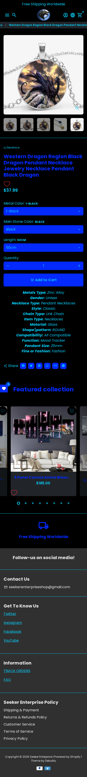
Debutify (50, 761)
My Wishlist (4, 388)
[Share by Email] (55, 366)
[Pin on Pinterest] (39, 366)
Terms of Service (18, 731)
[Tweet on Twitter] (31, 366)
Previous (8, 75)
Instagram (13, 622)
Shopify (75, 757)
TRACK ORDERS (17, 670)
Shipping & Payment (21, 710)
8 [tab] (68, 503)
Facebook (12, 631)
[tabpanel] (43, 451)
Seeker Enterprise (41, 757)
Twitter (10, 613)
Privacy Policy (16, 738)
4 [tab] (40, 503)
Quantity (11, 257)
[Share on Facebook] (23, 366)
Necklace (11, 147)
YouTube (11, 640)
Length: (15, 239)
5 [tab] (47, 503)
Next (79, 450)
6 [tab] (54, 503)
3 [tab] (33, 503)
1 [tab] (18, 503)
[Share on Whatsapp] (47, 366)
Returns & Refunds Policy (25, 717)
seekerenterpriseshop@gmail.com (37, 587)
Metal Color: (21, 203)
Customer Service (19, 724)
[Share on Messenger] (63, 366)
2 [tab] (25, 503)
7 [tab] (61, 503)
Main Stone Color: (24, 221)
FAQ (7, 679)
